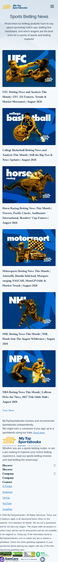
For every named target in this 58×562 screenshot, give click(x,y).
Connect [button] (7, 482)
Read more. (39, 432)
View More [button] (8, 410)
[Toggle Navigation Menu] (52, 5)
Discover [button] (7, 465)
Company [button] (8, 473)
